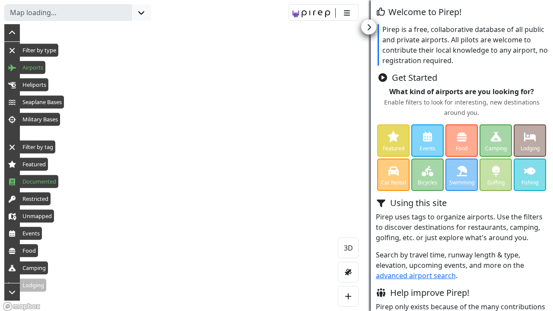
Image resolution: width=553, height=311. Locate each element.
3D (348, 248)
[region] (276, 155)
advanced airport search (416, 275)
